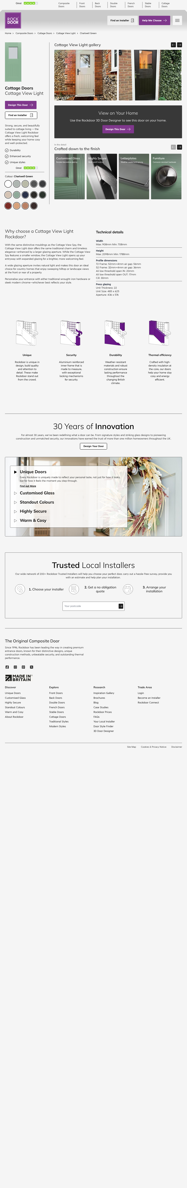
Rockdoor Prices (103, 712)
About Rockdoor (14, 716)
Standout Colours (15, 707)
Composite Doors (64, 5)
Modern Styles (57, 726)
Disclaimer (176, 747)
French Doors (131, 5)
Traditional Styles (59, 721)
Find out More (28, 486)
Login (141, 693)
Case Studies (101, 707)
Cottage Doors (166, 5)
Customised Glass (15, 697)
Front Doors (82, 5)
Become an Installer (149, 697)
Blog (96, 702)
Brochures (99, 697)
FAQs (96, 716)
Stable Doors (148, 5)
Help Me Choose (152, 20)
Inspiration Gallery (104, 693)
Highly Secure (13, 702)
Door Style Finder (103, 726)
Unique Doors (13, 693)
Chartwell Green (88, 33)
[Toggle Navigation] (177, 20)
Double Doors (113, 5)
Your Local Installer (104, 721)
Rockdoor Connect (148, 702)
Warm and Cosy (14, 712)
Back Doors (98, 5)
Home (8, 33)
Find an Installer (119, 20)
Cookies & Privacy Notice (153, 747)
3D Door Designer (104, 731)
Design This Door (18, 105)
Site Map (131, 747)
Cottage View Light (66, 33)
